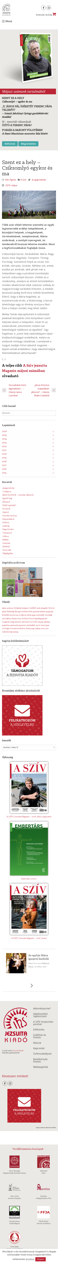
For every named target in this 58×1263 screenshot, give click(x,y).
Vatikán (37, 629)
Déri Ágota (10, 179)
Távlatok (6, 547)
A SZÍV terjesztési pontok (43, 1023)
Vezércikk (6, 550)
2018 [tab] (4, 461)
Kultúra (5, 522)
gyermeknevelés (25, 612)
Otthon (5, 536)
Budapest (24, 608)
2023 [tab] (4, 443)
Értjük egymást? (9, 505)
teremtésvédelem (17, 629)
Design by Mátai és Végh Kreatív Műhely (46, 1127)
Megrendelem (28, 143)
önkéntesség (7, 632)
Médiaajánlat (40, 1067)
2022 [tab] (4, 446)
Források (6, 509)
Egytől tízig (7, 498)
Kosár (50, 15)
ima (16, 615)
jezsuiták (40, 615)
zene (43, 628)
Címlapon (6, 492)
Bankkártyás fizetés (40, 1060)
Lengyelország (8, 622)
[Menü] (3, 21)
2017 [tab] (4, 465)
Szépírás (6, 543)
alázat (4, 608)
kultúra (25, 619)
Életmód (6, 502)
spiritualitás (30, 625)
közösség (33, 619)
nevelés (33, 622)
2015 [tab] (4, 473)
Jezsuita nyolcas (9, 516)
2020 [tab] (4, 454)
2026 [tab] (4, 431)
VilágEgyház (7, 553)
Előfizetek (10, 143)
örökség (15, 632)
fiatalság (10, 612)
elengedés (44, 608)
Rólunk (37, 1042)
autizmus (10, 608)
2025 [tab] (4, 435)
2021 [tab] (4, 450)
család (32, 608)
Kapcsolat (39, 1048)
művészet (26, 622)
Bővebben (30, 1259)
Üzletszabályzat (42, 1053)
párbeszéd (14, 625)
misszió (18, 622)
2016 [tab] (4, 469)
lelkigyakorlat (42, 619)
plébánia (47, 622)
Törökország (30, 629)
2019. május (11, 185)
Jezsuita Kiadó (6, 10)
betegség (17, 608)
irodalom (22, 615)
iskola (29, 615)
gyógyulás (49, 612)
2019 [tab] (4, 458)
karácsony (16, 618)
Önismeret (7, 533)
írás (47, 629)
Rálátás (5, 540)
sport (38, 625)
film (16, 612)
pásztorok (22, 625)
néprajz (40, 622)
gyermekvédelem (39, 612)
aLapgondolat (39, 179)
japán (34, 615)
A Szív (23, 179)
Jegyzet (5, 512)
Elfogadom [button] (40, 1259)
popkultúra (6, 625)
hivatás (5, 615)
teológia (5, 628)
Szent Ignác (45, 625)
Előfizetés (38, 1029)
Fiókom (40, 15)
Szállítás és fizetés (39, 1036)
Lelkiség (6, 526)
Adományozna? (42, 1008)
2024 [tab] (4, 439)
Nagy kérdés (8, 529)
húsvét (12, 615)
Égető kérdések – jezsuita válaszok (18, 495)
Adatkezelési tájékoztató (40, 1015)
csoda (38, 608)
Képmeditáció (8, 519)
